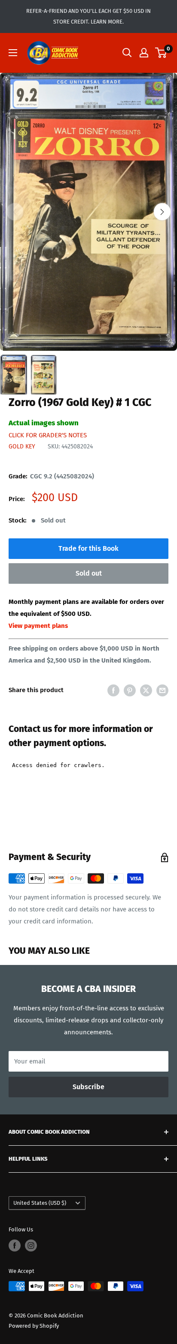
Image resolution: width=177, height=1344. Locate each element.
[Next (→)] (162, 211)
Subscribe (88, 1087)
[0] (161, 53)
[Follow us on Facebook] (15, 1245)
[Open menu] (13, 52)
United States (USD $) (39, 1203)
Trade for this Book (88, 548)
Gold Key (22, 446)
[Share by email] (162, 690)
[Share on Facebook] (113, 690)
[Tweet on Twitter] (146, 690)
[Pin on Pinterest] (130, 690)
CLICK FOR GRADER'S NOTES (48, 435)
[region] (88, 212)
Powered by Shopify (34, 1326)
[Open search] (127, 52)
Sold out (89, 573)
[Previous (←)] (14, 211)
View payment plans (38, 626)
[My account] (144, 52)
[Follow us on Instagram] (31, 1245)
